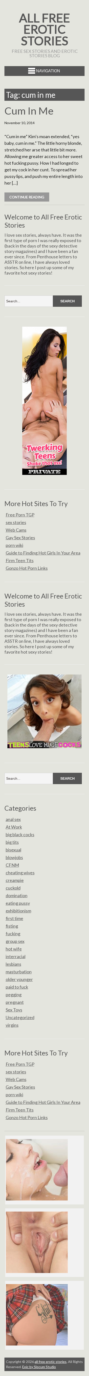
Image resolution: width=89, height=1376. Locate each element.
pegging (14, 994)
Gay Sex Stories (20, 537)
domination (16, 895)
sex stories (16, 522)
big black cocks (20, 834)
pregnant (15, 1002)
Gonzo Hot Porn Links (27, 568)
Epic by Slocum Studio (39, 1367)
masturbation (19, 971)
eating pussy (18, 903)
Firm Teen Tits (20, 560)
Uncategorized (20, 1017)
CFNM (12, 865)
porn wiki (14, 545)
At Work (14, 827)
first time (14, 918)
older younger (19, 979)
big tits (12, 842)
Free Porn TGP (20, 514)
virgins (12, 1025)
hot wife (14, 948)
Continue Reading (26, 197)
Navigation (48, 71)
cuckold (13, 888)
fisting (12, 926)
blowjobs (14, 857)
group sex (15, 941)
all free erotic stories (44, 29)
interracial (15, 956)
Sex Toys (14, 1009)
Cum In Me (28, 110)
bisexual (13, 849)
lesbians (13, 964)
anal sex (13, 819)
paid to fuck (17, 987)
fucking (13, 933)
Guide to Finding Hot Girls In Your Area (43, 553)
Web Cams (16, 530)
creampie (15, 880)
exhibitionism (18, 910)
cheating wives (20, 872)
